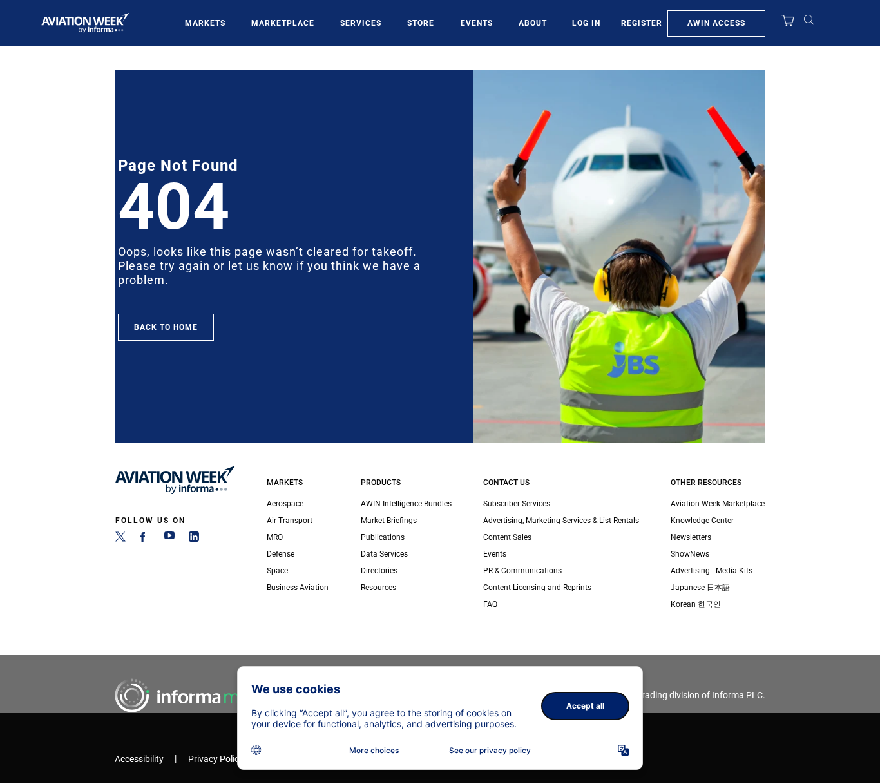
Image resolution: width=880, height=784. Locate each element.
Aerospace (285, 503)
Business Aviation (298, 587)
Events (477, 23)
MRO (275, 537)
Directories (379, 570)
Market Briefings (389, 520)
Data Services (384, 554)
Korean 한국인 (696, 604)
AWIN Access (716, 23)
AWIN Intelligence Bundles (406, 503)
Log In (586, 23)
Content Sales (507, 537)
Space (277, 570)
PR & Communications (522, 570)
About (533, 23)
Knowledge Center (702, 520)
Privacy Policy (216, 759)
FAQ (490, 604)
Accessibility (139, 759)
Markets (205, 23)
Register (641, 23)
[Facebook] (145, 539)
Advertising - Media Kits (711, 570)
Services (360, 23)
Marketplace (282, 23)
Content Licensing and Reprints (537, 587)
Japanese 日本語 (700, 587)
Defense (280, 554)
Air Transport (289, 520)
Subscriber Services (516, 503)
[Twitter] (120, 539)
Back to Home (166, 327)
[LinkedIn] (194, 539)
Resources (378, 587)
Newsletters (691, 537)
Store (420, 23)
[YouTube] (169, 539)
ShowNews (690, 554)
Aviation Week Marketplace (718, 503)
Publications (383, 537)
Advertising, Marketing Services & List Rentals (561, 520)
